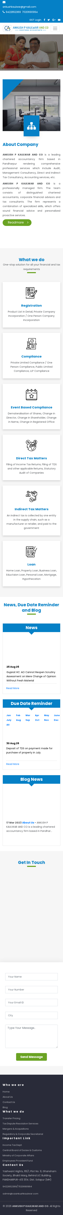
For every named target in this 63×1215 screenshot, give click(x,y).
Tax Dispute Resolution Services (20, 1123)
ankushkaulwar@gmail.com (19, 7)
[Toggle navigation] (55, 28)
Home (6, 1091)
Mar (28, 715)
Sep (28, 720)
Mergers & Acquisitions (16, 1128)
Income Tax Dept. (12, 1145)
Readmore (16, 222)
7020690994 (30, 12)
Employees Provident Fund (18, 1160)
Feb (18, 715)
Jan (8, 715)
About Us (28, 821)
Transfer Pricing (11, 1118)
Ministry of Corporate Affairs (18, 1155)
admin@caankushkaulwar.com (20, 1193)
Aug (18, 720)
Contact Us (9, 1102)
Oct (37, 720)
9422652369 (13, 12)
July (8, 720)
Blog (5, 1107)
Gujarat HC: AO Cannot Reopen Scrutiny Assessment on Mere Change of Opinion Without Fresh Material (31, 675)
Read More (12, 688)
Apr (37, 715)
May (46, 715)
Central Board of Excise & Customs (22, 1150)
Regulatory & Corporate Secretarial (23, 1134)
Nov (46, 720)
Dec (56, 720)
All (7, 724)
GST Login (35, 20)
